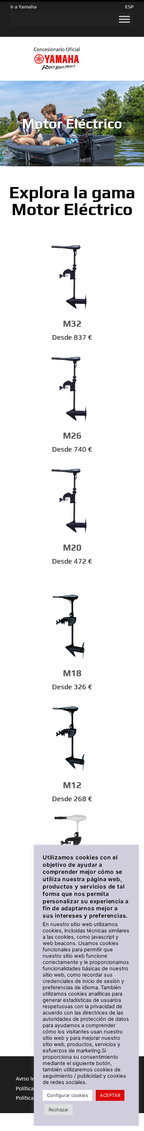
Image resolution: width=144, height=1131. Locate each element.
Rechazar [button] (59, 1109)
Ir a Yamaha (23, 6)
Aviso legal (29, 1078)
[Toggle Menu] (124, 19)
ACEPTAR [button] (110, 1095)
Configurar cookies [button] (67, 1095)
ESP (129, 6)
